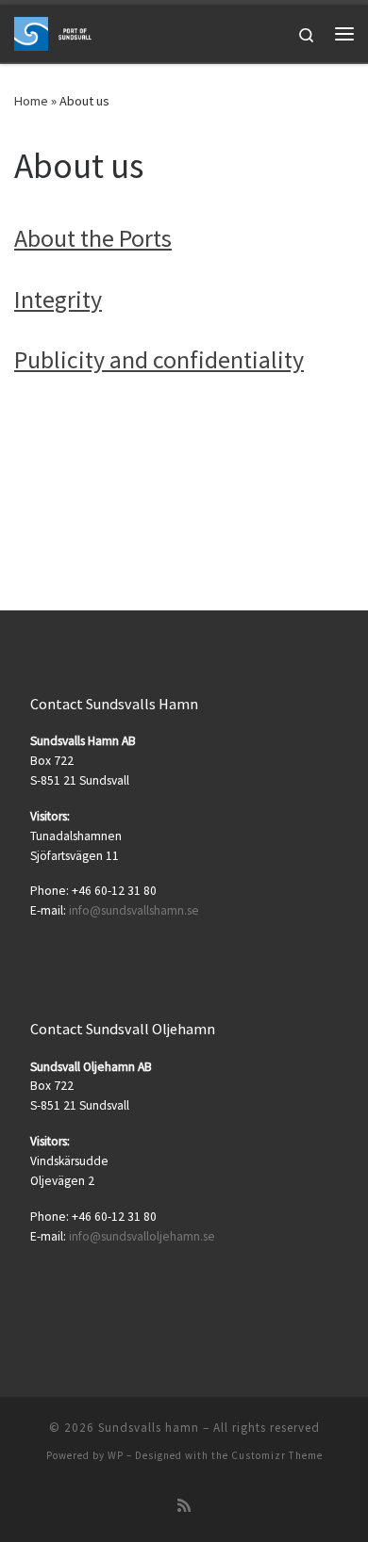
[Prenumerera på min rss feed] (184, 1506)
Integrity (58, 299)
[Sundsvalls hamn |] (56, 31)
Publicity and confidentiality (159, 359)
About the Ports (93, 237)
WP (116, 1455)
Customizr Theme (277, 1455)
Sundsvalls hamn (148, 1428)
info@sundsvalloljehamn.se (142, 1236)
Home (31, 100)
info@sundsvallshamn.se (134, 910)
